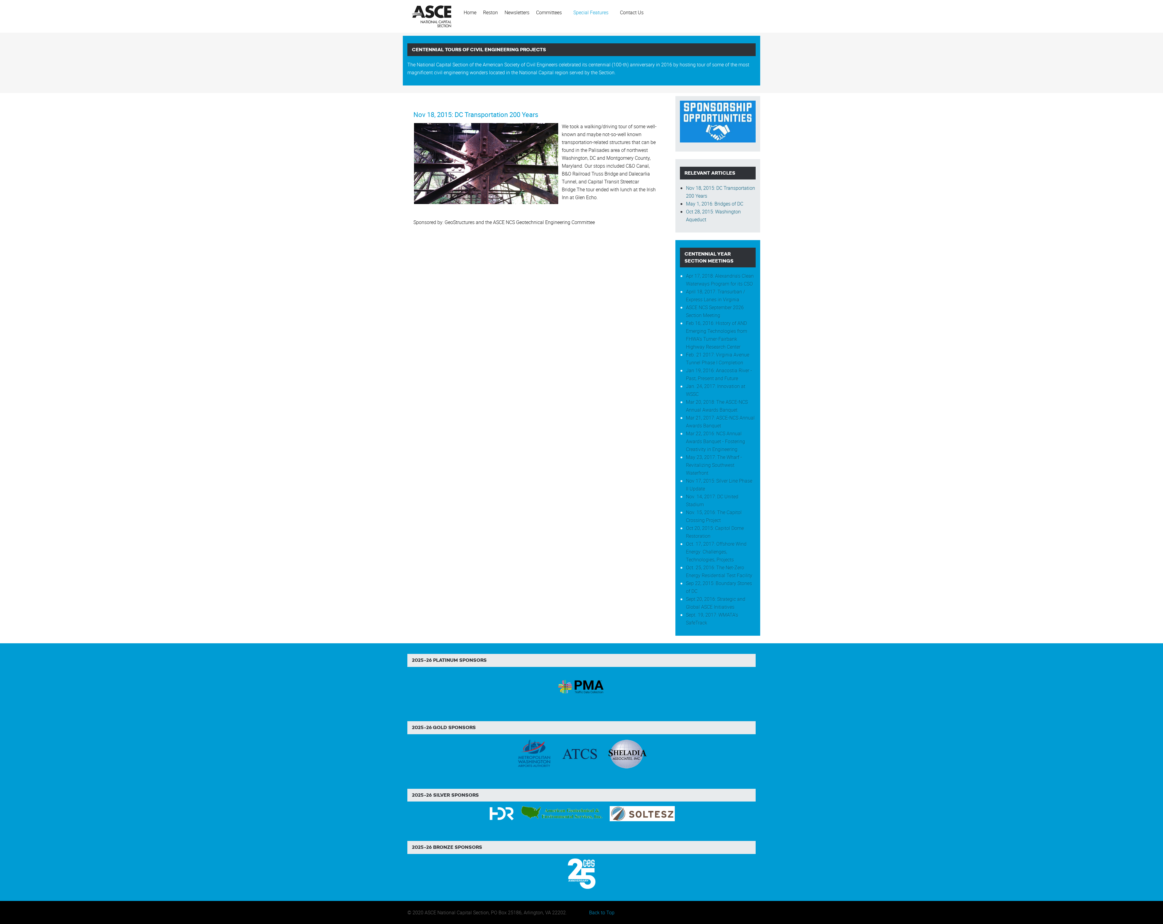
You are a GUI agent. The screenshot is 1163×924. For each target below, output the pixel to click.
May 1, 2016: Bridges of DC (714, 203)
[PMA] (581, 686)
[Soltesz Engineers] (642, 813)
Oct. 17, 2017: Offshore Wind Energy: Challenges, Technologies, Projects (716, 552)
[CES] (581, 873)
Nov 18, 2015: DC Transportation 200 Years (475, 114)
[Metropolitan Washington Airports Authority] (534, 753)
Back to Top (602, 912)
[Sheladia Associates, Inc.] (627, 753)
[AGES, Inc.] (562, 813)
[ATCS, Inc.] (579, 753)
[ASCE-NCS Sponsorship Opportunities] (718, 121)
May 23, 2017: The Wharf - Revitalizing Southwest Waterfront (714, 465)
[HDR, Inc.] (502, 813)
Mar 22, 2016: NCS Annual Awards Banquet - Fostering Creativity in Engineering (715, 441)
